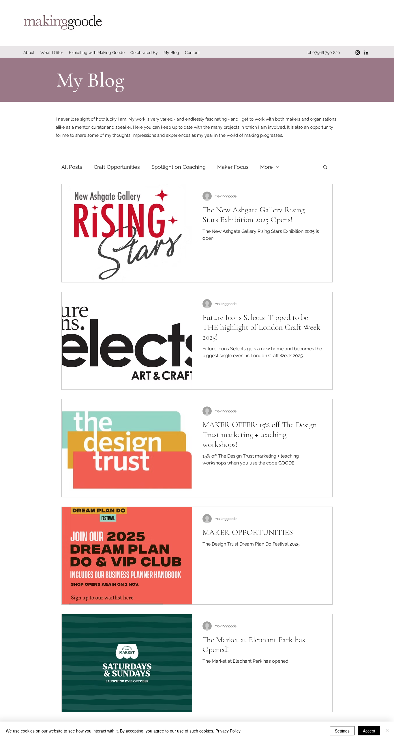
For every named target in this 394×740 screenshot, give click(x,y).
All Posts (71, 167)
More (266, 167)
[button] (325, 167)
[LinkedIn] (366, 52)
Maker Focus (233, 167)
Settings (342, 731)
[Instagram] (358, 52)
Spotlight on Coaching (178, 167)
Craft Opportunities (117, 167)
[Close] (387, 730)
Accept (369, 731)
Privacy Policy (228, 731)
